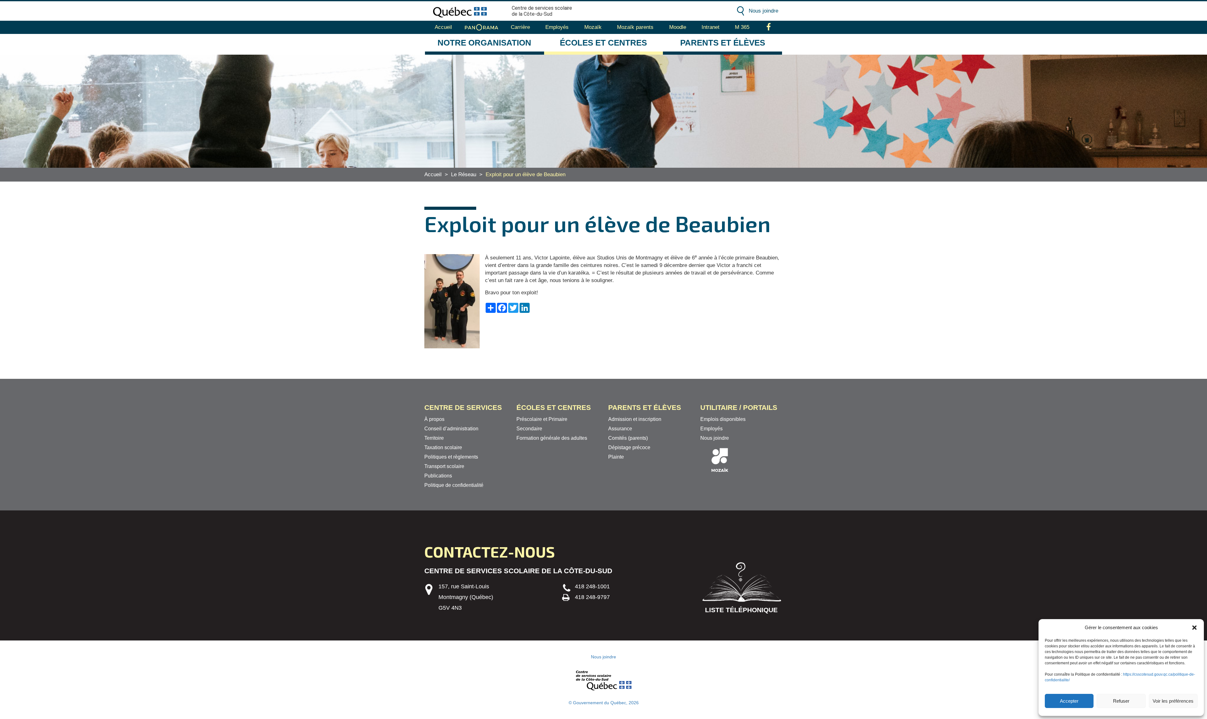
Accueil (443, 27)
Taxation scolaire (443, 447)
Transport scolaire (444, 466)
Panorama (481, 27)
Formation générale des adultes (551, 438)
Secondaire (529, 428)
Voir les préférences (1173, 701)
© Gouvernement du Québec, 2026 (604, 702)
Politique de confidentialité (453, 485)
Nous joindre (763, 11)
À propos (434, 419)
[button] (1194, 627)
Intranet (710, 27)
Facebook (768, 27)
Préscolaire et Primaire (541, 419)
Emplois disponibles (723, 419)
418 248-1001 (592, 586)
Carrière (520, 27)
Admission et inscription (634, 419)
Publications (438, 475)
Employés (557, 27)
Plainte (616, 457)
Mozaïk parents (635, 27)
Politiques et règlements (451, 457)
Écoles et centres (603, 42)
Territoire (434, 438)
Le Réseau (463, 174)
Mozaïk (593, 27)
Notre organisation (484, 42)
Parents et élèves (722, 42)
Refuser (1121, 701)
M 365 (742, 27)
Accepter (1069, 701)
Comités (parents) (628, 438)
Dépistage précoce (629, 447)
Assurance (620, 428)
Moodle (677, 27)
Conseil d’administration (451, 428)
